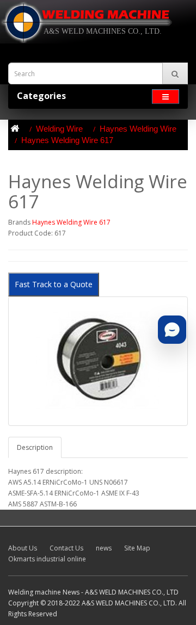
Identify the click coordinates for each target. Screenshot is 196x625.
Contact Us (66, 548)
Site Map (137, 548)
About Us (22, 548)
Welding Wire (59, 128)
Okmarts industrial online (47, 559)
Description (35, 447)
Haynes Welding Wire (138, 128)
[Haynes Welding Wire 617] (98, 361)
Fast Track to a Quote (54, 284)
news (104, 548)
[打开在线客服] (172, 329)
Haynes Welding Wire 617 (67, 140)
